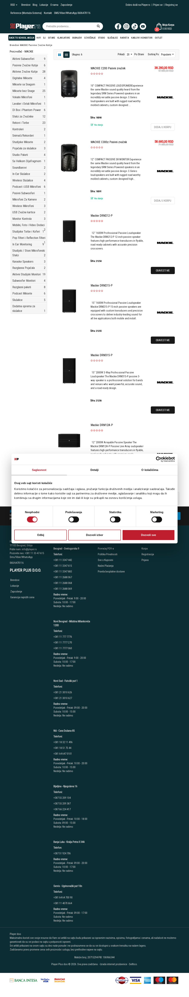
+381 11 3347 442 (63, 560)
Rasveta (124, 37)
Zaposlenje (66, 4)
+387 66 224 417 (62, 809)
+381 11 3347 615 (63, 565)
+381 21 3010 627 (63, 698)
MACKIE (24, 45)
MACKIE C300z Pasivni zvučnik (109, 142)
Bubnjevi (77, 37)
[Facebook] (118, 26)
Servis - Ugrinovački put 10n (68, 886)
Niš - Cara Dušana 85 (64, 730)
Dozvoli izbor (94, 534)
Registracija (148, 554)
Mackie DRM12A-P (102, 425)
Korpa (145, 548)
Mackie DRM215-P (102, 285)
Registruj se (171, 4)
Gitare (51, 37)
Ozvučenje (90, 37)
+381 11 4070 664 (63, 903)
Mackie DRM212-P (102, 215)
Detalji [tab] (94, 469)
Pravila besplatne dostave (111, 571)
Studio (101, 37)
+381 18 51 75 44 (62, 747)
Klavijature (63, 37)
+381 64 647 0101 (63, 753)
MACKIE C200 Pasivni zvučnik (108, 68)
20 (128, 54)
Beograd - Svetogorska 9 (66, 548)
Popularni (166, 54)
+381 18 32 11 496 (63, 742)
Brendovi (25, 4)
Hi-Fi (39, 37)
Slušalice (112, 37)
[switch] (73, 519)
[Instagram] (126, 26)
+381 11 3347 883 (63, 571)
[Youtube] (143, 26)
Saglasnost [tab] (39, 469)
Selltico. (133, 964)
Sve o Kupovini (105, 560)
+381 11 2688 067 (63, 577)
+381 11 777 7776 (63, 636)
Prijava (145, 560)
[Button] (98, 26)
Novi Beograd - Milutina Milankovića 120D (72, 623)
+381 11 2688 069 (63, 588)
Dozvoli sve (148, 534)
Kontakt (48, 12)
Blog (35, 4)
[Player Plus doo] (25, 26)
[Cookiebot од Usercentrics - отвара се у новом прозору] (158, 459)
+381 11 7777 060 (63, 648)
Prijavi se (158, 4)
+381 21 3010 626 (63, 692)
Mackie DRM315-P (102, 355)
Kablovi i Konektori (141, 37)
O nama (54, 4)
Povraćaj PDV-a (106, 548)
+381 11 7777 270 (63, 642)
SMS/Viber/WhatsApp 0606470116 (72, 12)
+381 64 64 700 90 (63, 897)
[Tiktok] (134, 26)
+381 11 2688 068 (63, 583)
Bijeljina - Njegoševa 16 (65, 786)
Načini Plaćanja (106, 565)
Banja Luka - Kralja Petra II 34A (69, 841)
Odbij (40, 534)
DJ (44, 37)
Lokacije (43, 4)
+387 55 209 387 (62, 803)
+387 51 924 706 (62, 853)
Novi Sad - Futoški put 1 (66, 680)
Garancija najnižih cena (22, 597)
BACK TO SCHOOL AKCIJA (21, 37)
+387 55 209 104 (62, 797)
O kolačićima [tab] (149, 469)
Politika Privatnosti (107, 554)
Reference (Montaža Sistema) (26, 12)
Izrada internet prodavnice (113, 964)
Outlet (158, 37)
